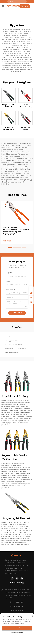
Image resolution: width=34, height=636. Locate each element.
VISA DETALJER (8, 95)
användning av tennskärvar (13, 345)
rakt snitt (7, 337)
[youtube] (17, 578)
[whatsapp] (31, 302)
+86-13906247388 (18, 602)
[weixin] (31, 293)
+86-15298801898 (18, 606)
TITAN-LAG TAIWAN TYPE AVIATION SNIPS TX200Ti (8, 129)
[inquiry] (31, 288)
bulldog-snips (9, 349)
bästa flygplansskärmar (12, 341)
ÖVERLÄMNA (17, 313)
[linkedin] (21, 578)
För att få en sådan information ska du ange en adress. (25, 129)
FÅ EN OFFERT (24, 6)
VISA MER (7, 241)
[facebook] (12, 578)
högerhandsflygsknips (12, 352)
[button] (10, 247)
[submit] (24, 1)
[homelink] (13, 5)
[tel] (31, 297)
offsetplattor (22, 349)
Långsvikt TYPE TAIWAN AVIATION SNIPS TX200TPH (8, 106)
